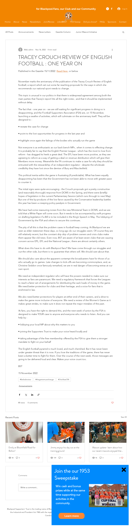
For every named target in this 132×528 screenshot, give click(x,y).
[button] (124, 469)
